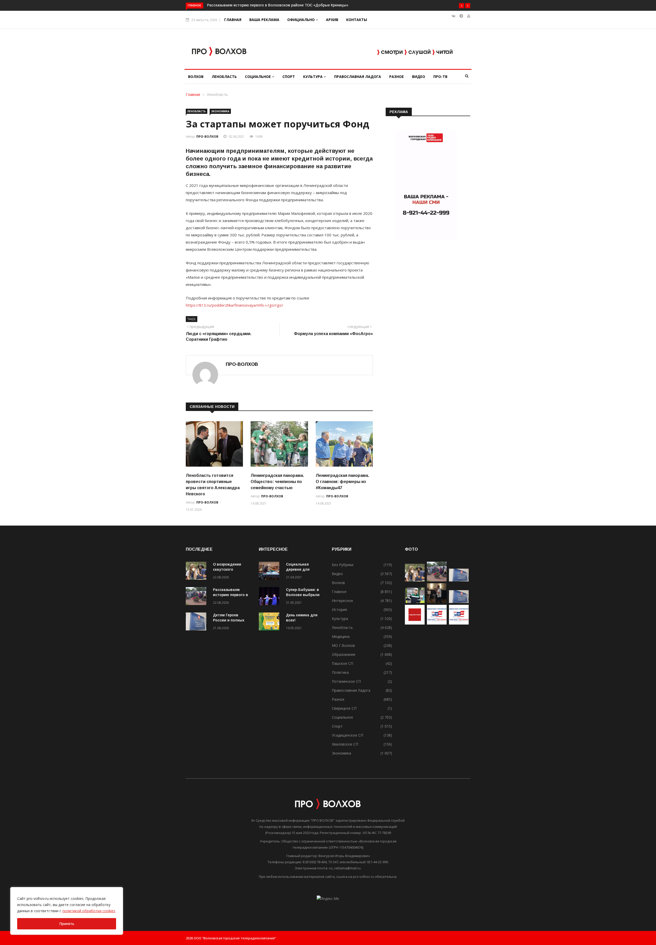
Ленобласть (224, 76)
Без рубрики (342, 564)
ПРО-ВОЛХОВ (207, 136)
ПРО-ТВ (440, 76)
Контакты (356, 19)
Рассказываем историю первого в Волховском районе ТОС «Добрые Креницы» (277, 5)
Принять (66, 923)
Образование (343, 654)
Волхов (195, 76)
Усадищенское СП (347, 735)
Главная (232, 19)
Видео (418, 76)
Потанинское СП (346, 681)
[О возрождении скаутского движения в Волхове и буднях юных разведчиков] (197, 571)
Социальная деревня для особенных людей (303, 569)
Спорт (288, 76)
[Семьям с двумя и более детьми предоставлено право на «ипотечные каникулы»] (459, 601)
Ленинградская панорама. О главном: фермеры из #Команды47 (342, 481)
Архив (332, 19)
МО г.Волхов (343, 645)
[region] (66, 911)
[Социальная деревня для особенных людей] (270, 571)
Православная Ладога (357, 76)
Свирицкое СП (344, 708)
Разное (396, 76)
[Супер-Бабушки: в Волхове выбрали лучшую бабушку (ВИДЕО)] (270, 597)
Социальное (258, 76)
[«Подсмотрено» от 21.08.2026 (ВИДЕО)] (415, 623)
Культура (313, 76)
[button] (461, 5)
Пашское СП (342, 663)
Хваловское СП (345, 744)
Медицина (341, 636)
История (339, 609)
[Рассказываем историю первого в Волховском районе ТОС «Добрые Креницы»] (197, 597)
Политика (340, 672)
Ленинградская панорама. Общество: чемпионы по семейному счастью (277, 481)
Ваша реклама (264, 19)
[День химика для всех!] (270, 622)
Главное (339, 591)
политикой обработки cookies (89, 910)
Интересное (342, 600)
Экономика (220, 111)
